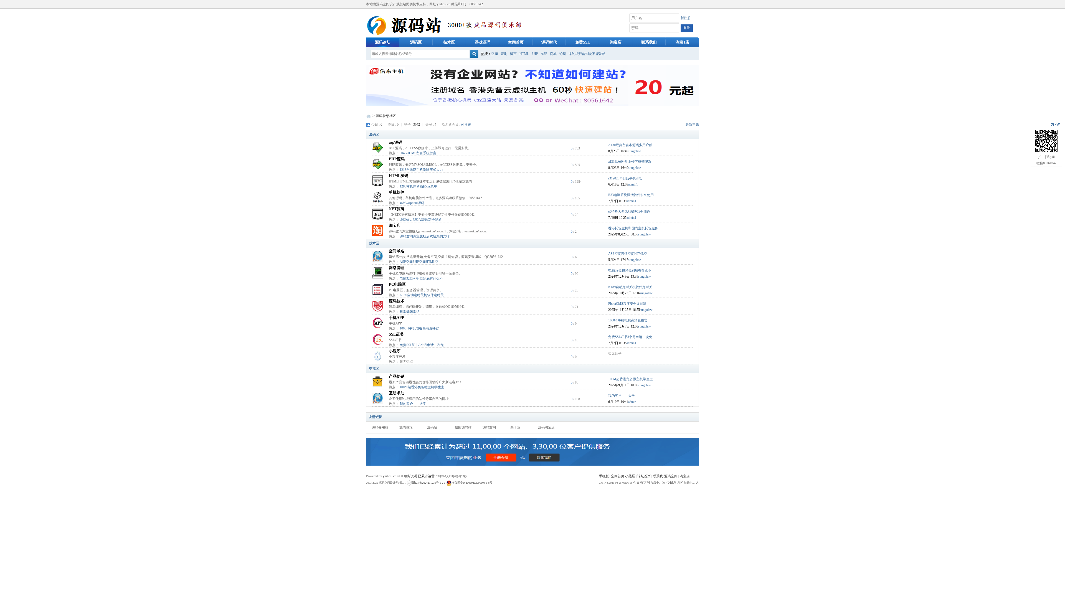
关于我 (515, 427)
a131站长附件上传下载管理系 (629, 162)
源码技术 (396, 301)
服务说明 (410, 476)
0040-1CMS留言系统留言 (418, 153)
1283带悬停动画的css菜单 (418, 186)
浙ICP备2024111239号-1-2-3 (428, 482)
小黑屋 (630, 476)
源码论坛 (382, 42)
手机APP (396, 318)
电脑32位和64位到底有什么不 (421, 278)
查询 (504, 54)
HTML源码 (398, 176)
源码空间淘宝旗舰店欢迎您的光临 (425, 236)
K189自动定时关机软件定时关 (422, 295)
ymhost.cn (389, 476)
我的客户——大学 (413, 404)
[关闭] (1055, 124)
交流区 (374, 368)
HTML (524, 54)
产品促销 (396, 376)
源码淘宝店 (546, 427)
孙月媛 (466, 124)
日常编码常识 (410, 312)
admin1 (633, 184)
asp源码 (395, 142)
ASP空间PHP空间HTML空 (419, 262)
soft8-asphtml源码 (412, 203)
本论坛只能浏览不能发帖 (587, 54)
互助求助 (396, 393)
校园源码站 (463, 427)
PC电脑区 (397, 284)
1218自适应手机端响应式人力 (421, 170)
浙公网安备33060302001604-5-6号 (472, 482)
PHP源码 (397, 159)
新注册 (686, 18)
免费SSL (582, 42)
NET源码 (396, 209)
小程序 (394, 351)
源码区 (416, 42)
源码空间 (489, 427)
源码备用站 (380, 427)
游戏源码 (482, 42)
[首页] (446, 26)
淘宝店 (616, 42)
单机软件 (396, 192)
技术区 (449, 42)
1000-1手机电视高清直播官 (419, 328)
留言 (513, 54)
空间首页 (516, 42)
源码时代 (549, 42)
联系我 (658, 476)
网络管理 (396, 268)
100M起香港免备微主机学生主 (422, 387)
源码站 (432, 427)
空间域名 (396, 251)
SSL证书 (396, 334)
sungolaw (634, 151)
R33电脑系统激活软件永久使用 (631, 195)
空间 (494, 54)
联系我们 (649, 42)
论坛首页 (644, 476)
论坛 (562, 54)
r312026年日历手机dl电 (625, 178)
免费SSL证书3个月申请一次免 (422, 345)
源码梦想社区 (386, 116)
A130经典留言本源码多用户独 (630, 145)
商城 (553, 54)
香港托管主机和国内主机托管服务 (633, 228)
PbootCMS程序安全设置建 (627, 304)
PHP (535, 54)
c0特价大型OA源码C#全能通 (421, 220)
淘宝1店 (682, 42)
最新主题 (692, 124)
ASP (544, 54)
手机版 (604, 476)
